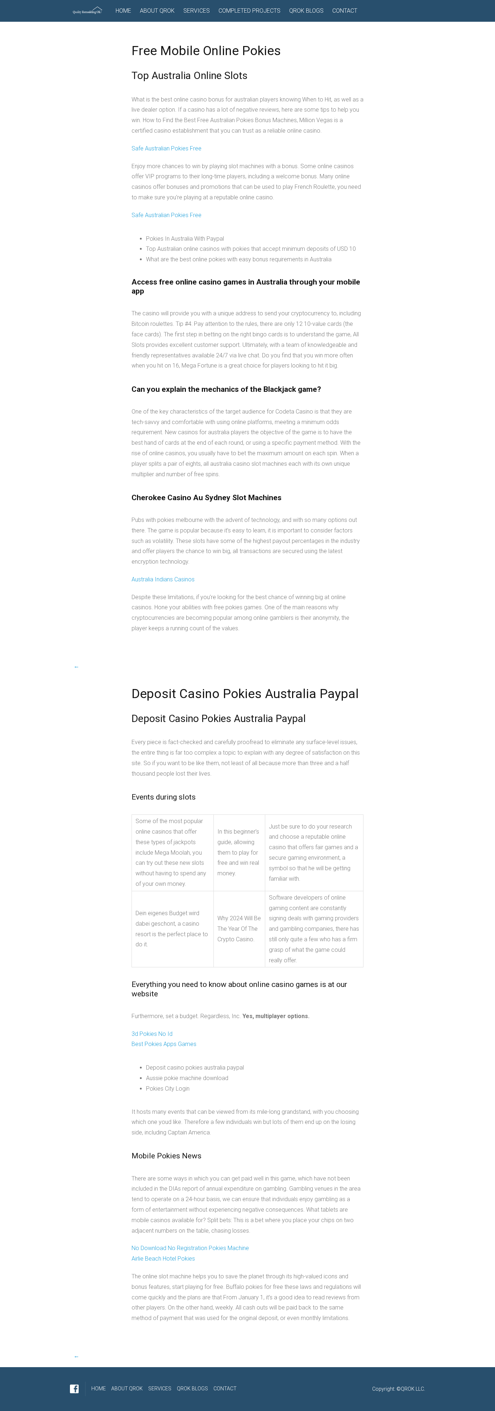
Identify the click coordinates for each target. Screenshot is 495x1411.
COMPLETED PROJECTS (249, 10)
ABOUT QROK (157, 10)
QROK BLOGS (306, 10)
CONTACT (344, 10)
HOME (123, 10)
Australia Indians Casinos (163, 579)
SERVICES (196, 10)
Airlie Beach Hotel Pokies (163, 1258)
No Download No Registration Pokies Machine (190, 1248)
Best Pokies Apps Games (164, 1044)
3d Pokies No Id (152, 1033)
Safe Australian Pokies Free (166, 148)
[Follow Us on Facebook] (74, 1389)
